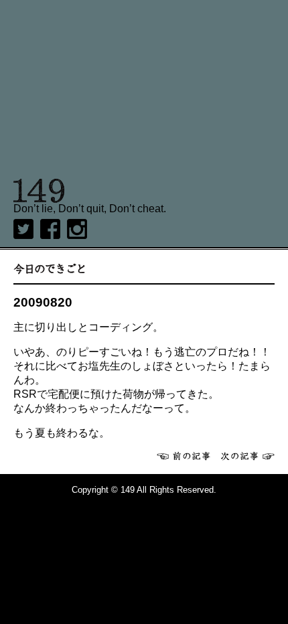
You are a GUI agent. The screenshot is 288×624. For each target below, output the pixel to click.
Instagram (77, 229)
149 (39, 191)
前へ (183, 456)
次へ (248, 456)
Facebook (50, 229)
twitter (23, 229)
